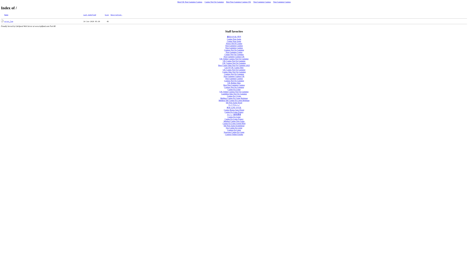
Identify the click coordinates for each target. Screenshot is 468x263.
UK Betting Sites (234, 83)
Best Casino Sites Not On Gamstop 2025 (234, 65)
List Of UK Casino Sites (234, 68)
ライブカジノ (234, 105)
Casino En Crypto (234, 96)
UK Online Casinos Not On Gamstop (234, 59)
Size (107, 15)
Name (6, 15)
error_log (8, 21)
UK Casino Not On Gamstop (234, 61)
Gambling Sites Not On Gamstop (234, 94)
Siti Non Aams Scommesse (234, 126)
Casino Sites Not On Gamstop (234, 72)
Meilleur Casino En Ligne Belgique (234, 98)
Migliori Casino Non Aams (234, 121)
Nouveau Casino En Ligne (234, 132)
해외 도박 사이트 (234, 108)
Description (116, 15)
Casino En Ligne (234, 90)
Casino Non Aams (234, 39)
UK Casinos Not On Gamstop (234, 63)
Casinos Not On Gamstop (234, 50)
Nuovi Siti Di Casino (234, 43)
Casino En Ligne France (234, 112)
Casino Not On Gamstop (214, 2)
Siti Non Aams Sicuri (234, 103)
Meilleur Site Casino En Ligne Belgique (234, 100)
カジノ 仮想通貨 (234, 114)
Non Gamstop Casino (234, 52)
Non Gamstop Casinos (262, 2)
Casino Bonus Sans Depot (234, 110)
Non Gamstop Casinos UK (234, 57)
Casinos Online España (234, 134)
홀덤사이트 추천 (234, 37)
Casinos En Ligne (234, 130)
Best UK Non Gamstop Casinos (189, 2)
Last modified (89, 15)
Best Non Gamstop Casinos (234, 85)
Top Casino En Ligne (234, 128)
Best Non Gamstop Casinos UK (238, 2)
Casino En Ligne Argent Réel (234, 123)
